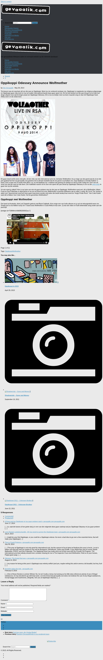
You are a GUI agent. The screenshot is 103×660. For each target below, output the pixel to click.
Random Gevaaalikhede (13, 30)
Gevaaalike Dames (12, 28)
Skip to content (6, 2)
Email (3, 607)
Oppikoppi (8, 251)
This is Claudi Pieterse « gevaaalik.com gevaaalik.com (24, 542)
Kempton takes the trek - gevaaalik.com (19, 569)
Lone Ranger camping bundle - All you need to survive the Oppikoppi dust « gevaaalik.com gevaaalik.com (42, 532)
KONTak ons (9, 39)
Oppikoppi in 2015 (12, 286)
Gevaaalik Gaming (11, 32)
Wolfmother (16, 251)
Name (3, 604)
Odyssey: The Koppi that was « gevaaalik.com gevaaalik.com (26, 558)
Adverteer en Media (12, 35)
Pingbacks (9, 518)
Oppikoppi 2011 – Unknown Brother (18, 504)
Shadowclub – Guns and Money (17, 395)
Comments (9, 516)
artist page (96, 184)
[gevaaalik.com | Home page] (51, 10)
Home (7, 26)
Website (4, 611)
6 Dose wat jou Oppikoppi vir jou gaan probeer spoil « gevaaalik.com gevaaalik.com (35, 521)
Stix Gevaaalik (8, 88)
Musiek (7, 76)
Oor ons (7, 37)
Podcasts (8, 34)
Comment (5, 600)
